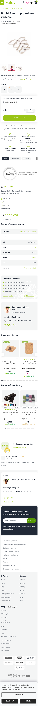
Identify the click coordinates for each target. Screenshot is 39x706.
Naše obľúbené (5, 650)
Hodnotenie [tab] (15, 158)
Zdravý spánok (5, 647)
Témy (21, 600)
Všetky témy (11, 607)
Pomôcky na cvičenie (30, 268)
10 (33, 380)
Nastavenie (19, 695)
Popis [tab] (5, 158)
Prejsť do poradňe (8, 296)
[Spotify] (12, 498)
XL (35, 247)
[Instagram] (8, 498)
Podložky (22, 583)
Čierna (5, 407)
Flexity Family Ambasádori (11, 555)
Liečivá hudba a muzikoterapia (5, 621)
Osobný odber (5, 600)
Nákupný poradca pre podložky (14, 282)
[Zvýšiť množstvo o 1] (34, 110)
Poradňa (5, 558)
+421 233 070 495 (15, 321)
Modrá (30, 407)
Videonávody (30, 296)
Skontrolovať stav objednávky (12, 569)
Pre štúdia (4, 629)
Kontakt (3, 579)
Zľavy (21, 597)
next (36, 354)
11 (36, 380)
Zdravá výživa (5, 614)
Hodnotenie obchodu (9, 565)
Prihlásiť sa (31, 521)
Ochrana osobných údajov (11, 551)
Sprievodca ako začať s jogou (14, 291)
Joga (2, 626)
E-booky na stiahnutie (7, 593)
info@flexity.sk (13, 317)
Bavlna (34, 257)
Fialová (11, 407)
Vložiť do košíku (19, 118)
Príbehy (3, 590)
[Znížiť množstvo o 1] (26, 110)
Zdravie (22, 590)
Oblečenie (22, 579)
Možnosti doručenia (11, 102)
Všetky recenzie (18, 447)
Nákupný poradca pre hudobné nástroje (17, 285)
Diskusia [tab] (26, 158)
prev (2, 354)
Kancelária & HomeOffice (8, 636)
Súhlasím (28, 701)
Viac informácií (26, 80)
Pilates (3, 633)
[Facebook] (4, 498)
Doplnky (22, 593)
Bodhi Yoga (20, 128)
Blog (2, 586)
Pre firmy (5, 562)
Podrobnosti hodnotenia (8, 23)
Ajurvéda (3, 617)
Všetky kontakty (10, 325)
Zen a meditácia (6, 640)
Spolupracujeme (6, 597)
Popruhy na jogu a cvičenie (28, 231)
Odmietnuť (10, 701)
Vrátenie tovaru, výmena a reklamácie (14, 544)
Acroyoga (4, 610)
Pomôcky (22, 586)
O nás (2, 583)
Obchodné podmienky (9, 548)
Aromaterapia (5, 643)
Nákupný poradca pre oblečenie (14, 288)
